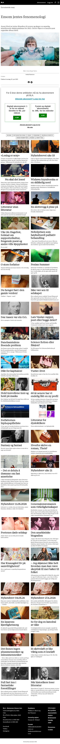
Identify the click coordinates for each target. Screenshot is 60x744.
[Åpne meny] (58, 2)
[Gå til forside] (2, 2)
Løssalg (50, 720)
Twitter (5, 729)
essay (29, 135)
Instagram (6, 731)
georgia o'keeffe (47, 135)
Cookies (50, 730)
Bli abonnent (52, 718)
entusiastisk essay (19, 135)
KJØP (17, 117)
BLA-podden (52, 710)
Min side (30, 127)
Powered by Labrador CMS (30, 741)
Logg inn (50, 2)
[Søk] (55, 2)
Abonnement (41, 2)
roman (32, 137)
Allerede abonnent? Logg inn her (30, 99)
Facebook (6, 726)
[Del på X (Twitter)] (31, 82)
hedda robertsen (22, 137)
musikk (9, 135)
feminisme (36, 135)
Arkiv (49, 722)
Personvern (51, 727)
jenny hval (39, 137)
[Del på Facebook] (29, 82)
